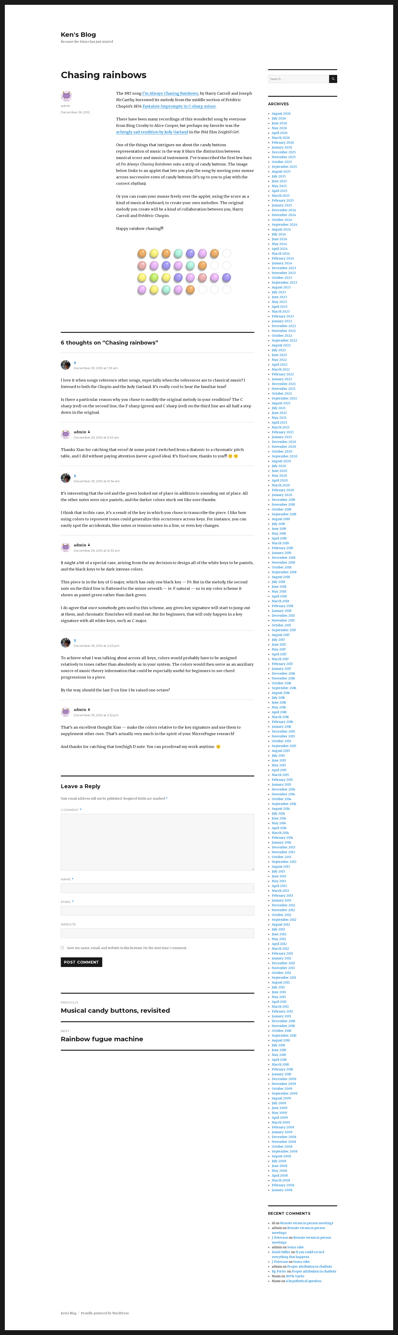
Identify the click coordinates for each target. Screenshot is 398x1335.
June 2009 (279, 1108)
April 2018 (279, 596)
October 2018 (281, 567)
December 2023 (284, 268)
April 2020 (280, 480)
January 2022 (282, 379)
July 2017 (278, 640)
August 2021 (281, 403)
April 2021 (279, 423)
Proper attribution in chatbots (309, 1267)
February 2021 (282, 432)
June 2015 (279, 760)
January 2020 (282, 495)
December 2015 (283, 731)
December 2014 (283, 789)
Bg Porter (279, 1271)
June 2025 (279, 181)
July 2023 (279, 292)
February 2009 (283, 1127)
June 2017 (279, 645)
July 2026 (279, 118)
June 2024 (279, 239)
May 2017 (279, 649)
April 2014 (279, 828)
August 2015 (281, 751)
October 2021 (282, 394)
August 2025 (281, 172)
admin (65, 106)
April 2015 (279, 770)
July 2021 (278, 408)
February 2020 (283, 490)
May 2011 (279, 997)
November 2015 (283, 736)
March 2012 (280, 949)
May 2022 (279, 360)
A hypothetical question (303, 1281)
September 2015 (284, 746)
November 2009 (284, 1084)
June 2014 (279, 818)
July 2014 (278, 814)
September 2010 (284, 1036)
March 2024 (281, 254)
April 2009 (280, 1118)
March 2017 (280, 659)
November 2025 (284, 157)
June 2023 (279, 297)
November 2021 (283, 389)
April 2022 (279, 365)
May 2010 (279, 1055)
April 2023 (279, 307)
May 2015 (279, 765)
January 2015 (281, 785)
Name (67, 879)
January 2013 (281, 900)
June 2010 (279, 1050)
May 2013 (279, 881)
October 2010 (281, 1031)
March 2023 (281, 312)
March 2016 (280, 717)
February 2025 (283, 201)
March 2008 (281, 1180)
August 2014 (281, 809)
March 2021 (280, 427)
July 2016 (278, 698)
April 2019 (279, 538)
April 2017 (279, 654)
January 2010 (281, 1074)
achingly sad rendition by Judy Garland (152, 132)
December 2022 (284, 326)
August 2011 (281, 982)
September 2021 (284, 398)
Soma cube (295, 1247)
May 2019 (279, 534)
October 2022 (282, 336)
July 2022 (279, 350)
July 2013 (278, 871)
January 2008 (282, 1190)
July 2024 (279, 234)
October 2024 (282, 220)
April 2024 (280, 249)
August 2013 (281, 867)
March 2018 (280, 601)
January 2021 (282, 437)
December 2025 (284, 152)
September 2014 (284, 804)
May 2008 (279, 1171)
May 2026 (279, 128)
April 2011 (279, 1002)
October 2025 (282, 162)
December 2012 (283, 905)
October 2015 (281, 741)
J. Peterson (280, 1238)
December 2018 (283, 558)
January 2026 (282, 147)
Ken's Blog (78, 34)
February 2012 (282, 954)
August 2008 (281, 1156)
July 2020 (279, 466)
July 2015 (278, 756)
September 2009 (284, 1093)
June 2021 (279, 413)
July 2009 (279, 1103)
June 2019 (279, 529)
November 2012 (283, 910)
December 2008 (284, 1137)
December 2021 (284, 384)
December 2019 (283, 500)
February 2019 (282, 548)
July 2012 (278, 929)
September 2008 (284, 1151)
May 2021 (279, 418)
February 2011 (282, 1011)
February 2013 (282, 896)
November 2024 (284, 215)
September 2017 (284, 630)
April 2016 (279, 712)
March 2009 (281, 1122)
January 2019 (281, 553)
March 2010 (280, 1065)
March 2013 (280, 891)
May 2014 (279, 823)
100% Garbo (295, 1276)
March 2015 (280, 775)
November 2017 (283, 620)
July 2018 (278, 582)
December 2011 (283, 963)
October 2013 (281, 857)
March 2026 (281, 138)
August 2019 (281, 519)
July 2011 (278, 987)
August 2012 (281, 925)
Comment (71, 810)
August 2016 (281, 693)
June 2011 (279, 992)
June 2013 (279, 876)
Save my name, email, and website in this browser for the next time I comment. (127, 948)
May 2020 (279, 476)
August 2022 (281, 345)
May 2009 (279, 1113)
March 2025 (281, 196)
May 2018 (279, 591)
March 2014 (280, 833)
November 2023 (284, 273)
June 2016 (279, 703)
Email (67, 902)
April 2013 (279, 886)
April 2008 (280, 1176)
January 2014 (281, 842)
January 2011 (281, 1016)
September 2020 (284, 456)
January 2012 (281, 958)
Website (68, 924)
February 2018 (282, 606)
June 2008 (279, 1166)
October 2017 (281, 625)
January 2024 (282, 263)
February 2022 (283, 374)
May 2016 (279, 707)
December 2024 (284, 210)
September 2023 (284, 283)
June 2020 (279, 471)
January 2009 (282, 1132)
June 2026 (279, 123)
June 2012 (279, 934)
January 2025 (282, 205)
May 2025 (279, 186)
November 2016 (283, 678)
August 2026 (281, 114)
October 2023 (282, 278)
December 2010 (283, 1021)
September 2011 (284, 978)
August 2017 (281, 635)
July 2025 (279, 176)
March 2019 (280, 543)
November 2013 (283, 852)
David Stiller (281, 1252)
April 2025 (279, 191)
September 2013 (284, 862)
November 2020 (284, 447)
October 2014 (281, 799)
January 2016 (281, 727)
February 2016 (282, 722)
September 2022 (284, 340)
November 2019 (283, 505)
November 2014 (283, 794)
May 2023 (279, 302)
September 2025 (284, 167)
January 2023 (282, 321)
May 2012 (279, 939)
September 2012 (284, 920)
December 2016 (283, 674)
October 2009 (282, 1089)
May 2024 (279, 244)
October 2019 (281, 509)
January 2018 (281, 611)
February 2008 (283, 1185)
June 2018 (279, 587)
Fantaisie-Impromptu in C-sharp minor (179, 106)
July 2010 (278, 1045)
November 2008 (284, 1142)
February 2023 (283, 316)
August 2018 (281, 577)
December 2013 (283, 847)
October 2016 (281, 683)
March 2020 (281, 485)
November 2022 (284, 331)
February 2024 (283, 258)
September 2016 (284, 688)
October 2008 (282, 1147)
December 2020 (284, 442)
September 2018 (284, 572)
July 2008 (279, 1161)
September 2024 (284, 225)
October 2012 (281, 915)
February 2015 (282, 780)
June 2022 (279, 355)
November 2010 (283, 1026)
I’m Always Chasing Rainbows (170, 93)
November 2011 (283, 968)
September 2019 (284, 514)
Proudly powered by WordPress (105, 1313)
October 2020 (282, 452)
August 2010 (281, 1040)
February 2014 (282, 838)
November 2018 (283, 563)
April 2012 (279, 944)
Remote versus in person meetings (306, 1223)
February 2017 (282, 664)
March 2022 (281, 369)
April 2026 (279, 133)
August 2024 (281, 229)
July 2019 (278, 524)
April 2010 (279, 1060)
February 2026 (283, 143)
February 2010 (282, 1069)
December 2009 (284, 1079)
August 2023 (281, 287)
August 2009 (281, 1098)
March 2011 (280, 1007)
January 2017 (281, 669)
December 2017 (283, 616)
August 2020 (281, 461)
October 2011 (281, 973)
